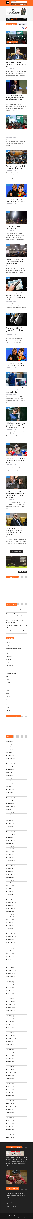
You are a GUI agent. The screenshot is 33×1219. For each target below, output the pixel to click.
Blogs (7, 645)
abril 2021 (8, 922)
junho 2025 (8, 781)
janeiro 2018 (9, 1033)
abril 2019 (8, 990)
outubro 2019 (9, 973)
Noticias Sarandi (10, 685)
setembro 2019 (9, 976)
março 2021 (8, 925)
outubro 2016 (9, 1075)
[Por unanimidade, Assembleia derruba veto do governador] (16, 157)
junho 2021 (8, 916)
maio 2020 (8, 953)
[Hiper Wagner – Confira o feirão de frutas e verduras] (16, 354)
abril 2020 (8, 956)
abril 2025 (8, 786)
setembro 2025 (9, 772)
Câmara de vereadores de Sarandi (13, 648)
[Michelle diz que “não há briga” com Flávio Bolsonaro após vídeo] (16, 449)
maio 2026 (8, 749)
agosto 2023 (9, 843)
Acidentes (8, 642)
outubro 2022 (9, 871)
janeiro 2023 (9, 863)
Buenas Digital (23, 1217)
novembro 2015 (9, 1106)
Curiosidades (9, 656)
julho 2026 (8, 744)
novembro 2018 (9, 1004)
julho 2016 (8, 1083)
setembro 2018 (9, 1010)
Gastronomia (9, 668)
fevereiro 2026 (9, 758)
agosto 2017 (9, 1047)
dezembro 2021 (9, 899)
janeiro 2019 (9, 999)
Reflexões (8, 702)
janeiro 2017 (9, 1066)
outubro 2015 (9, 1109)
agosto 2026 (9, 741)
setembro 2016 (9, 1078)
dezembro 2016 (9, 1069)
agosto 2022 (9, 877)
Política (8, 696)
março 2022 (8, 891)
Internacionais (9, 670)
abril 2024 (8, 820)
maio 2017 (8, 1055)
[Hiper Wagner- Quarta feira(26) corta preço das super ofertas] (16, 190)
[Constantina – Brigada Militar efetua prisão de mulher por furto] (16, 319)
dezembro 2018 (9, 1001)
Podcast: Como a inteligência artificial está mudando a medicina (16, 38)
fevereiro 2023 (9, 860)
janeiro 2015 (9, 1134)
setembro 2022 (9, 874)
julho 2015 (8, 1117)
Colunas (8, 653)
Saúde (7, 707)
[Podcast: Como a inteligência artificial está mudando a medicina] (16, 122)
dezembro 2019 (9, 967)
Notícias (8, 32)
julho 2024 (8, 812)
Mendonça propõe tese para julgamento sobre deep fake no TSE (16, 64)
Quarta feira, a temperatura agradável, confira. (15, 227)
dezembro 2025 (9, 764)
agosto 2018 (9, 1013)
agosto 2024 (9, 809)
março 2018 (8, 1027)
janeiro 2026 (9, 761)
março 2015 (8, 1129)
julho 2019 (8, 982)
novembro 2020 (9, 936)
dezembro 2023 (9, 831)
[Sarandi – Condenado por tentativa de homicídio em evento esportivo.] (16, 250)
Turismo (8, 710)
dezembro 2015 (9, 1103)
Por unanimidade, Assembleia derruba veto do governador (15, 167)
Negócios (8, 679)
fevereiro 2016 (9, 1098)
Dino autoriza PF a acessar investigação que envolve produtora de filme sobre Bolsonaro (15, 532)
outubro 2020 (9, 939)
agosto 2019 (9, 979)
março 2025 (8, 789)
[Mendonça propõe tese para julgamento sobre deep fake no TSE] (16, 53)
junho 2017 (8, 1052)
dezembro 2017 (9, 1035)
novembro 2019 (9, 970)
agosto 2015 (9, 1115)
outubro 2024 (9, 803)
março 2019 (8, 993)
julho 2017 (8, 1049)
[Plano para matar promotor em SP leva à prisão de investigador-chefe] (16, 379)
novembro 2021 (9, 902)
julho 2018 (8, 1016)
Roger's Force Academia (11, 704)
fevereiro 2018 (9, 1030)
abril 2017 (8, 1058)
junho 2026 (8, 747)
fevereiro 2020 (9, 962)
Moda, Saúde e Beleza (11, 673)
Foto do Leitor (9, 665)
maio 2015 (8, 1123)
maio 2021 (8, 919)
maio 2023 (8, 851)
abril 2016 (8, 1092)
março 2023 (8, 857)
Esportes (8, 662)
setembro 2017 (9, 1044)
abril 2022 (8, 888)
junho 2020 (8, 950)
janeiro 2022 (9, 897)
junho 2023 (8, 848)
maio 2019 (8, 987)
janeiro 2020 (9, 965)
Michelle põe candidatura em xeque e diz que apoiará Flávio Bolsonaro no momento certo (16, 425)
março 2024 (8, 823)
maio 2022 (8, 885)
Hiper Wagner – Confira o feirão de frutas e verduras (15, 364)
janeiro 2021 (9, 931)
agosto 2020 (9, 945)
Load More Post (16, 551)
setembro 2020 (9, 942)
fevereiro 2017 (9, 1064)
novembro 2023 (9, 834)
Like (16, 42)
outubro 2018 (9, 1007)
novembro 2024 (9, 800)
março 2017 (8, 1061)
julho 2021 (8, 914)
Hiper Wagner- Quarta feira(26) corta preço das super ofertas (16, 200)
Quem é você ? (9, 699)
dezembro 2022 (9, 865)
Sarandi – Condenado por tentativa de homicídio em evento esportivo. (14, 262)
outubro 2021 (9, 905)
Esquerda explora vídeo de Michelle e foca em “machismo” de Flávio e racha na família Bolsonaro (16, 494)
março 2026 (8, 755)
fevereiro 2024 (9, 826)
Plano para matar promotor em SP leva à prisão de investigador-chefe (16, 390)
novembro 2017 (9, 1038)
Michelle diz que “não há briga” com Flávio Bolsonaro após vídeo (16, 460)
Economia (8, 659)
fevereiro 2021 (9, 928)
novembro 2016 (9, 1072)
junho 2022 (8, 882)
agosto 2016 (9, 1081)
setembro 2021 (9, 908)
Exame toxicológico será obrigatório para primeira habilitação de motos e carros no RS (16, 296)
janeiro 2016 (9, 1100)
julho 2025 (8, 778)
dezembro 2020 (9, 933)
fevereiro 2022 (9, 894)
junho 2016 (8, 1086)
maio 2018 (8, 1021)
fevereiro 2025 (9, 792)
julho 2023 (8, 846)
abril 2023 (8, 854)
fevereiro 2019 (9, 996)
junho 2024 (8, 814)
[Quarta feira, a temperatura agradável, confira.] (16, 217)
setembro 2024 (9, 806)
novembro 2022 (9, 868)
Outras (7, 690)
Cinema (8, 651)
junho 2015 (8, 1120)
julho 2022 (8, 880)
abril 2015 (8, 1126)
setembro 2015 (9, 1112)
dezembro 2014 (9, 1137)
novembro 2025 (9, 766)
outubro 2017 (9, 1041)
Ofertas (7, 687)
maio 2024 (8, 817)
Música (7, 676)
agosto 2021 (9, 911)
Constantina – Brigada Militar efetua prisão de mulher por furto (15, 330)
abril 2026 (8, 752)
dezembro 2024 (9, 798)
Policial (12, 313)
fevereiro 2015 (9, 1132)
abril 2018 (8, 1024)
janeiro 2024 (9, 829)
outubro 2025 (9, 769)
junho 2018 (8, 1018)
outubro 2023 (9, 837)
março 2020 (8, 959)
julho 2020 (8, 948)
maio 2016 (8, 1089)
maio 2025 (8, 783)
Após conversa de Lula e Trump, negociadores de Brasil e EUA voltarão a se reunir (16, 98)
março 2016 (8, 1095)
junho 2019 (8, 984)
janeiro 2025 (9, 795)
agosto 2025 (9, 775)
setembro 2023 (9, 840)
